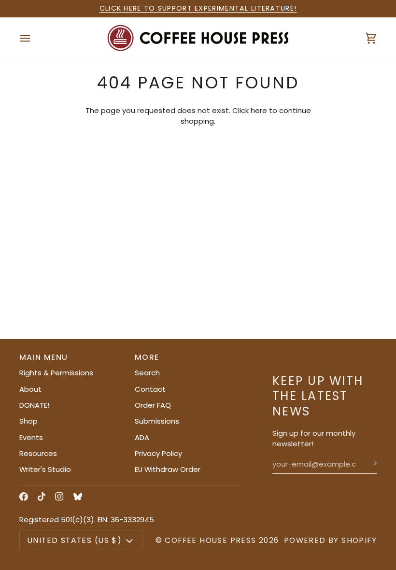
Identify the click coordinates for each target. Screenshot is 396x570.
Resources (38, 453)
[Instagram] (59, 496)
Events (31, 437)
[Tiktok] (41, 496)
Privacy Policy (158, 453)
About (30, 389)
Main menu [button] (43, 357)
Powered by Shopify (330, 540)
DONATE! (34, 405)
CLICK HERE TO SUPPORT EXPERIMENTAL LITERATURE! (198, 8)
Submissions (157, 421)
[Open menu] (33, 37)
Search (147, 373)
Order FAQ (153, 405)
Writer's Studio (45, 469)
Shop (28, 421)
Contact (150, 389)
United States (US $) (75, 540)
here (259, 110)
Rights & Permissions (56, 373)
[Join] (369, 462)
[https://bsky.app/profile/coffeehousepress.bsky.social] (77, 496)
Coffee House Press (210, 540)
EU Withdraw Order (167, 469)
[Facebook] (23, 496)
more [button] (147, 357)
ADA (142, 437)
